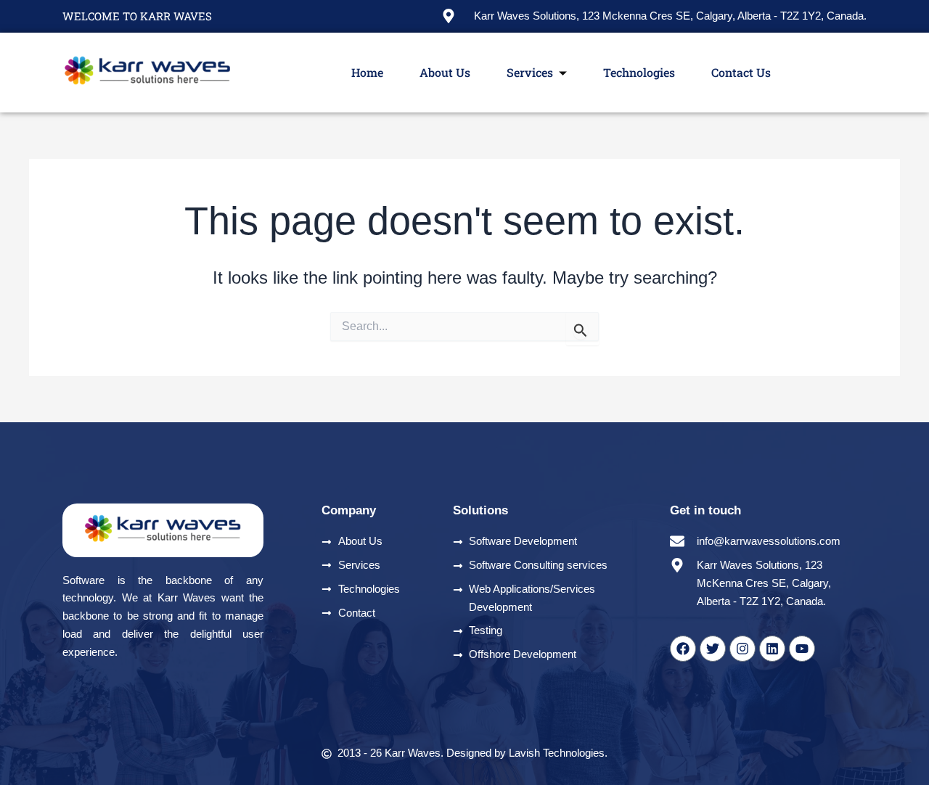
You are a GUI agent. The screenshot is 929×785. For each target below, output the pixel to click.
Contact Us (741, 72)
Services (530, 72)
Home (367, 72)
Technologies (639, 72)
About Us (445, 72)
